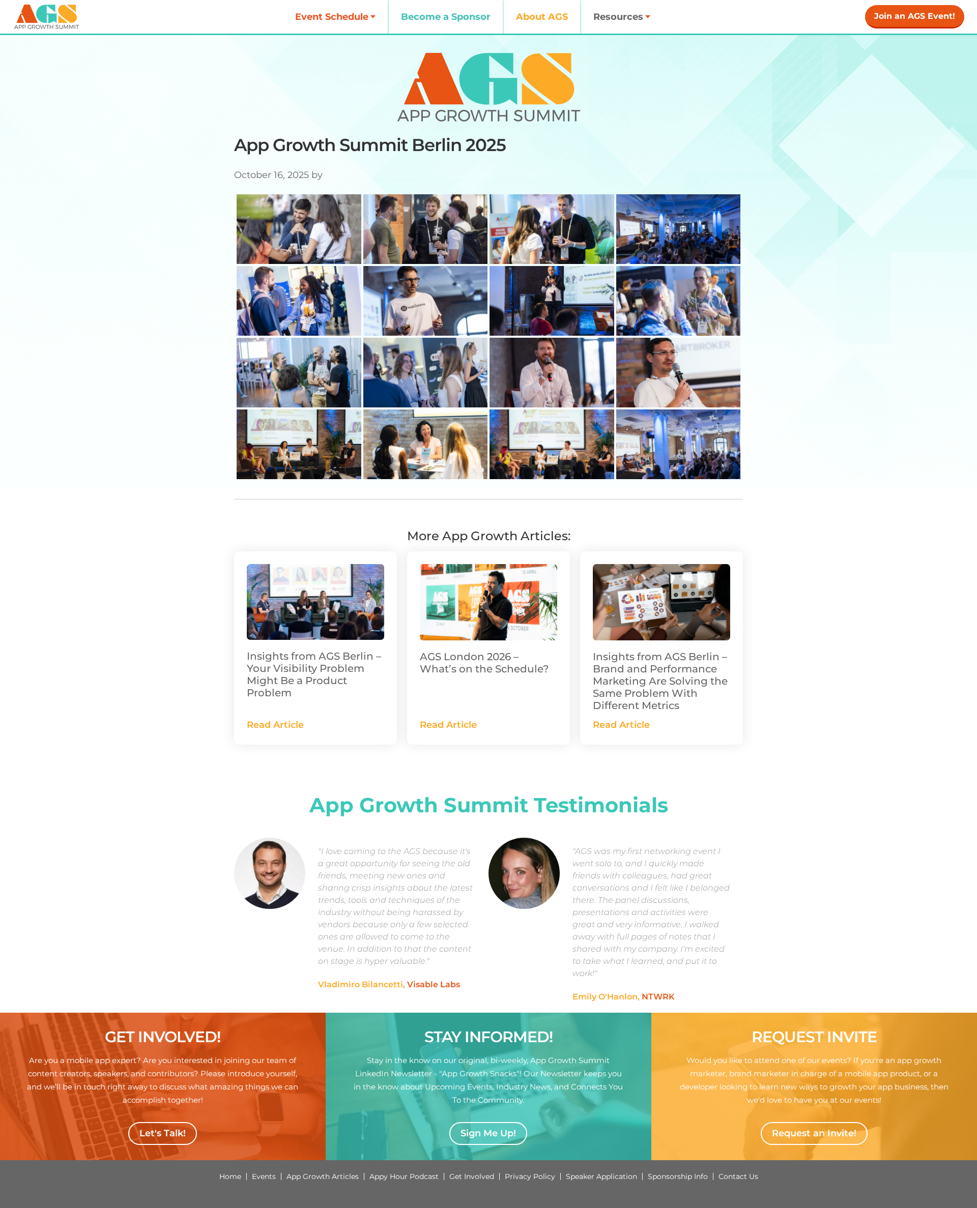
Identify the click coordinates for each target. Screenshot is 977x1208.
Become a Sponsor (446, 16)
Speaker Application (601, 1176)
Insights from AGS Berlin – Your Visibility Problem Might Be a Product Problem (314, 674)
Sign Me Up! (488, 1133)
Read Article (275, 724)
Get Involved (471, 1176)
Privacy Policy (530, 1176)
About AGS (542, 16)
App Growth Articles (322, 1176)
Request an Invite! (814, 1133)
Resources (618, 16)
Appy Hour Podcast (404, 1176)
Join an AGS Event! (914, 16)
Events (264, 1176)
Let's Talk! (162, 1133)
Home (230, 1176)
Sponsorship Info (678, 1176)
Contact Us (738, 1176)
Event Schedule (331, 16)
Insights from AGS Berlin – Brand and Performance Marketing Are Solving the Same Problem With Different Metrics (660, 681)
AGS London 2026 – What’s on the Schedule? (484, 663)
